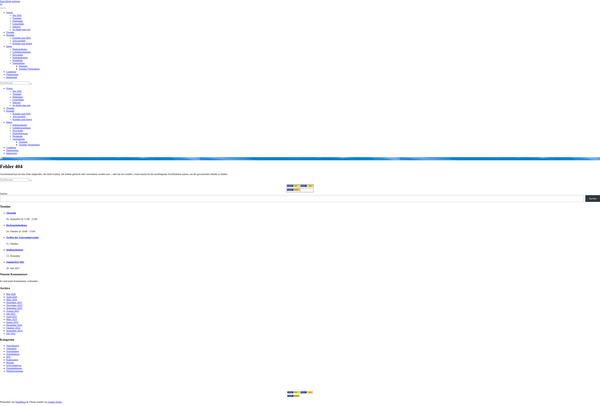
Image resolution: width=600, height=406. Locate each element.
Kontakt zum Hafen (22, 43)
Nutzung (23, 66)
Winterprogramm (14, 371)
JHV (8, 357)
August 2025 (12, 311)
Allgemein (11, 348)
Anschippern (12, 351)
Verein (9, 12)
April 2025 (11, 316)
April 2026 (11, 297)
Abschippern (12, 345)
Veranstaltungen (14, 368)
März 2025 (11, 319)
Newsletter (17, 54)
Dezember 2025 (14, 302)
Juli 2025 (10, 313)
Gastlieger (11, 71)
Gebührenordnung (21, 52)
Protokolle (17, 60)
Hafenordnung (19, 49)
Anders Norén (55, 402)
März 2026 (11, 299)
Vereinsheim (18, 63)
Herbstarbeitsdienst (16, 225)
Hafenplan (17, 21)
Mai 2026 (11, 294)
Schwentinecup (13, 365)
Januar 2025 (12, 322)
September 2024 (14, 330)
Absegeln (11, 213)
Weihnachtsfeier (14, 250)
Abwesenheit (18, 40)
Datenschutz (12, 74)
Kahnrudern (12, 359)
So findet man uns (21, 29)
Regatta (10, 362)
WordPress (20, 402)
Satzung (16, 26)
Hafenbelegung (20, 57)
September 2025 (14, 308)
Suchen (3, 193)
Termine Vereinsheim (29, 69)
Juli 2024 (10, 333)
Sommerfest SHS (15, 262)
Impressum (11, 77)
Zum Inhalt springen (10, 1)
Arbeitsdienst (12, 354)
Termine (10, 32)
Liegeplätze (18, 24)
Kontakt (10, 35)
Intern (9, 46)
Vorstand (16, 18)
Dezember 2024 (14, 325)
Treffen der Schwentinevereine (22, 237)
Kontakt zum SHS (21, 38)
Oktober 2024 (13, 328)
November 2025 (14, 305)
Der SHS (17, 15)
